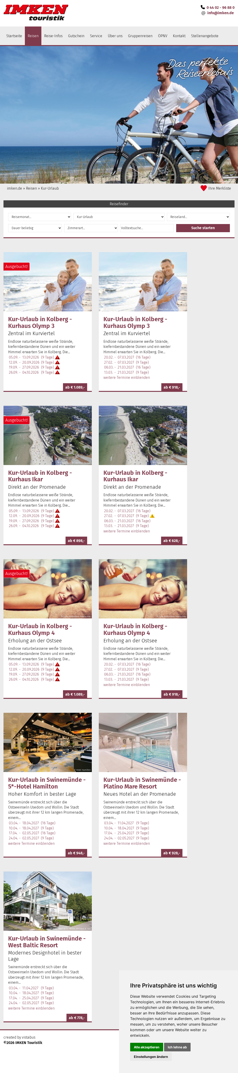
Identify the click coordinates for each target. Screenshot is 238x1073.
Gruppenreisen (140, 36)
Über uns (115, 36)
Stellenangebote (204, 36)
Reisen (33, 36)
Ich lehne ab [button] (177, 1047)
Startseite (14, 36)
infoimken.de (220, 13)
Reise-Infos (53, 36)
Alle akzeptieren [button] (146, 1047)
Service (96, 36)
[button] (203, 228)
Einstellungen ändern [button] (151, 1057)
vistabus (28, 1037)
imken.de (14, 188)
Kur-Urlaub (50, 188)
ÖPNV (162, 36)
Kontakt (179, 36)
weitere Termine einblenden (126, 377)
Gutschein (76, 36)
